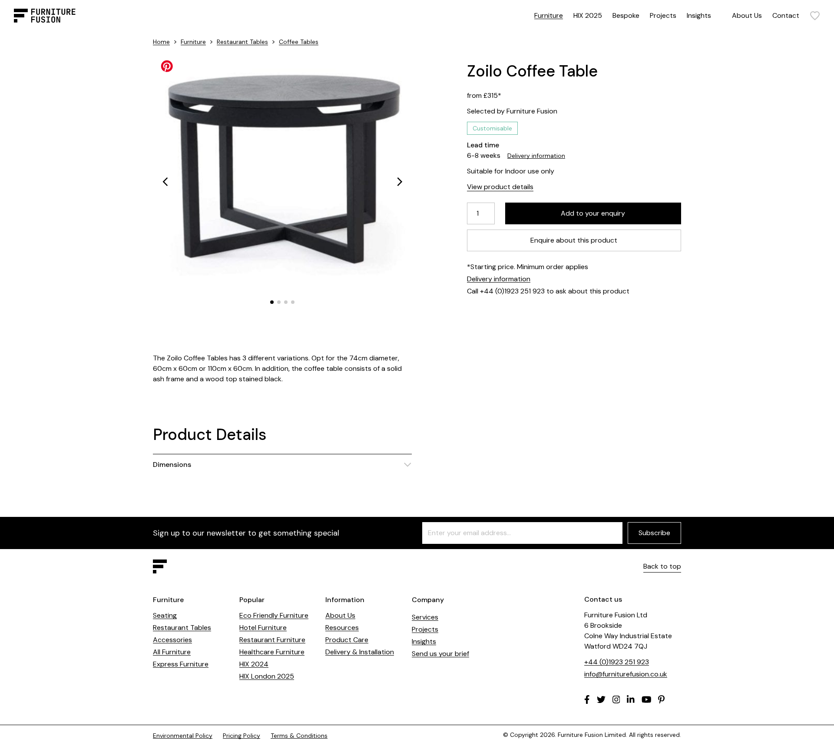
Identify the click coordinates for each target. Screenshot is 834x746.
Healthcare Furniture (271, 651)
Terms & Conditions (299, 735)
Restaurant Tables (242, 42)
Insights (699, 15)
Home (161, 42)
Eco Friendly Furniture (273, 615)
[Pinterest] (661, 699)
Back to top (662, 566)
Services (425, 617)
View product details (500, 186)
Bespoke (625, 15)
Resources (342, 627)
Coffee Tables (298, 42)
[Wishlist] (815, 15)
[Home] (45, 16)
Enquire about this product (574, 240)
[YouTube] (647, 699)
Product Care (346, 639)
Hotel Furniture (263, 627)
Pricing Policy (241, 735)
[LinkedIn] (631, 699)
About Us (747, 15)
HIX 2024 (253, 664)
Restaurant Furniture (272, 639)
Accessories (172, 639)
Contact (785, 15)
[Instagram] (616, 699)
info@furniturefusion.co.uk (625, 674)
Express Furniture (180, 664)
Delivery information (536, 156)
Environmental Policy (182, 735)
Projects (663, 15)
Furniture (548, 15)
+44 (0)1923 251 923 (616, 661)
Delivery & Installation (359, 651)
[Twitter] (601, 699)
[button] (165, 182)
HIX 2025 (587, 15)
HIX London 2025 (266, 676)
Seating (165, 615)
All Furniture (172, 651)
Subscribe (654, 532)
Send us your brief (440, 653)
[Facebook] (587, 699)
